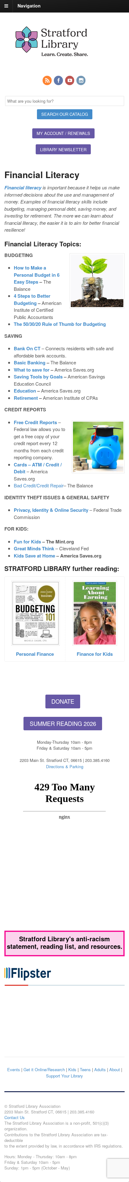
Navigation (29, 6)
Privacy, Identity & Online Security (51, 509)
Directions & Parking (64, 766)
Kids (72, 1069)
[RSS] (48, 81)
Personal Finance (35, 653)
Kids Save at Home (34, 555)
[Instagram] (81, 81)
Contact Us (14, 1117)
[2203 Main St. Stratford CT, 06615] (51, 63)
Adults (100, 1069)
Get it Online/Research (44, 1069)
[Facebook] (59, 81)
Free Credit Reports (35, 422)
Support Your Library (64, 1076)
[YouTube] (70, 81)
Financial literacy (22, 187)
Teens (85, 1069)
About (114, 1069)
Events (13, 1069)
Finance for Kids (95, 653)
